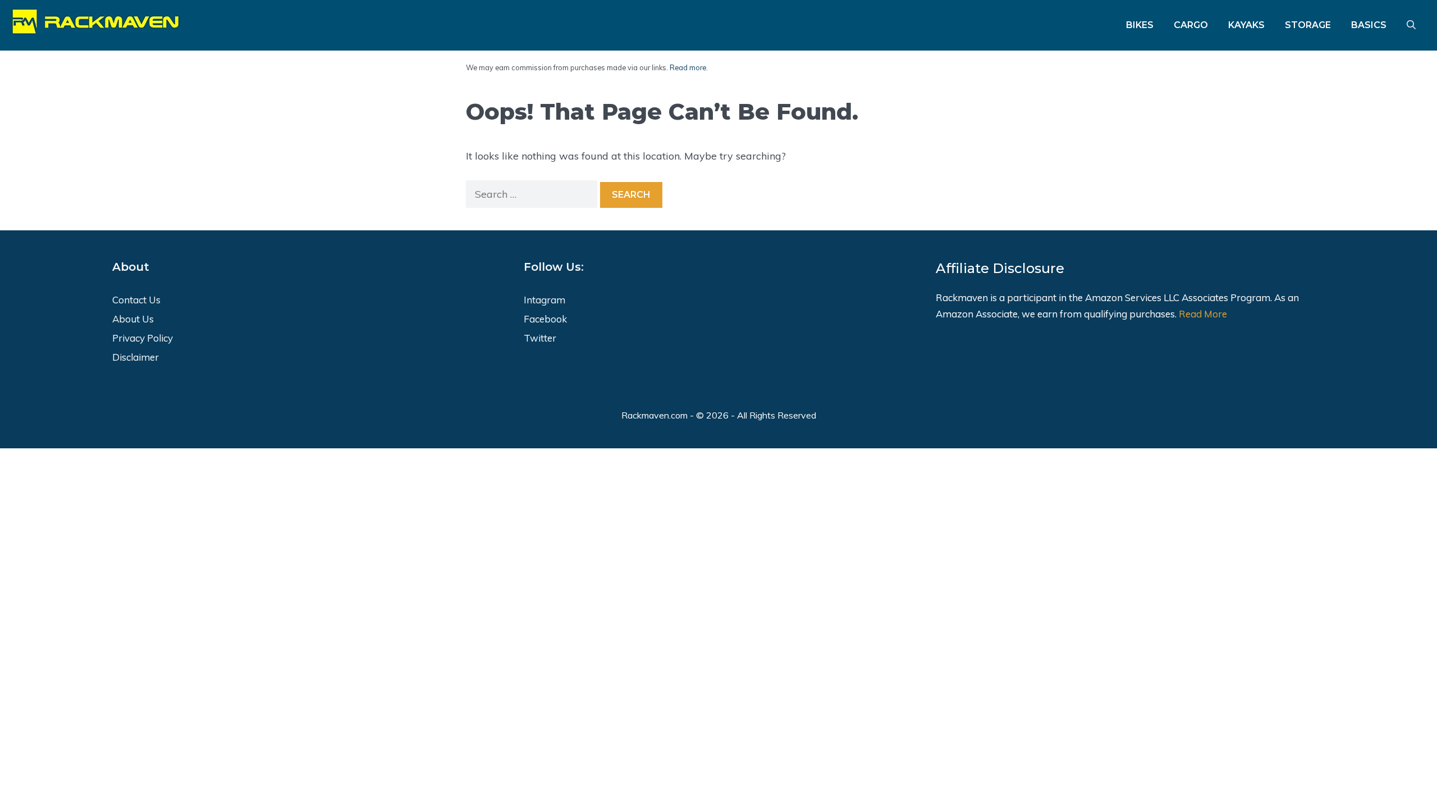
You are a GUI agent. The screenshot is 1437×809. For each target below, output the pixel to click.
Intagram (544, 300)
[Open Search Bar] (1411, 25)
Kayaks (1246, 25)
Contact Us (136, 300)
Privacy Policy (142, 338)
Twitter (540, 338)
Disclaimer (135, 357)
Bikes (1140, 25)
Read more (688, 67)
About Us (133, 319)
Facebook (545, 319)
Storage (1308, 25)
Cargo (1191, 25)
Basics (1368, 25)
